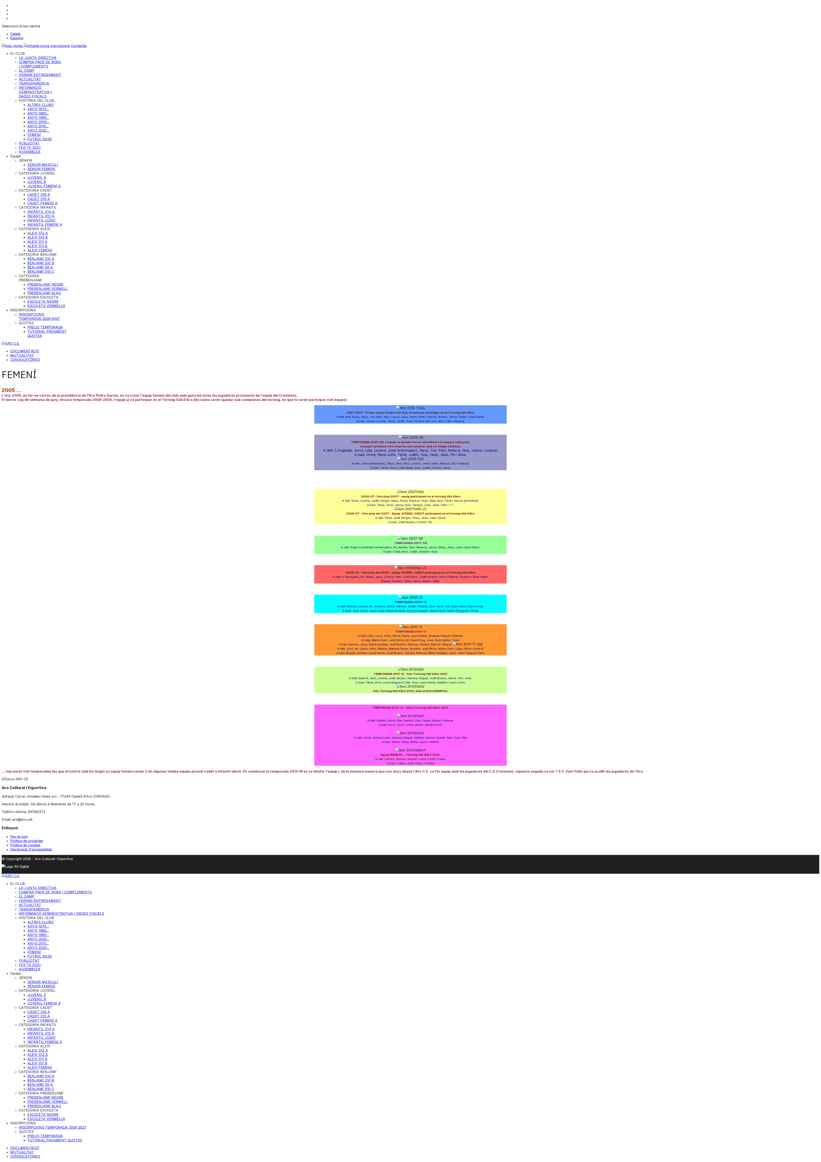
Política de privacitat (26, 841)
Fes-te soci (19, 836)
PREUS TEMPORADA (45, 327)
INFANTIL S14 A (41, 212)
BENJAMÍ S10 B (40, 263)
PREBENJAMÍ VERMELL (47, 289)
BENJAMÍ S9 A (40, 267)
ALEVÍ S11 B (37, 246)
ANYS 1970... (38, 109)
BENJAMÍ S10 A (40, 259)
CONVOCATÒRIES (25, 360)
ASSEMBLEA (29, 152)
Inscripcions (60, 46)
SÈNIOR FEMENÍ (41, 169)
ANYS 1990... (38, 117)
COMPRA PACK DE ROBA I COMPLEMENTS (40, 64)
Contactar (79, 46)
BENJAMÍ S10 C (40, 271)
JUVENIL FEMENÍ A (44, 186)
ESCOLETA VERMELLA (46, 306)
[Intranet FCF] (37, 46)
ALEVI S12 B (37, 237)
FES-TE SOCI (30, 147)
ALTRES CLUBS (40, 105)
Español (16, 38)
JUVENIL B (36, 182)
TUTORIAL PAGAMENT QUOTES (54, 1140)
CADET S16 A (38, 194)
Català (15, 34)
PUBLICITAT (29, 143)
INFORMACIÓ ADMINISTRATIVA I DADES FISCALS (35, 92)
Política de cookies (25, 845)
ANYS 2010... (38, 126)
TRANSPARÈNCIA (34, 83)
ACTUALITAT (30, 79)
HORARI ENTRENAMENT (40, 75)
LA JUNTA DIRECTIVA (37, 58)
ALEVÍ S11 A (37, 241)
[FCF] (13, 46)
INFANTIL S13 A (40, 216)
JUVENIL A (36, 177)
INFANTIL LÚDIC (41, 220)
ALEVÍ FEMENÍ (39, 250)
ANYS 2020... (38, 130)
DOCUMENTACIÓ (24, 351)
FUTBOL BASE (39, 139)
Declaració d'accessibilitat (31, 849)
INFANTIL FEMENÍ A (44, 224)
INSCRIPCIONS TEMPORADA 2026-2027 (39, 316)
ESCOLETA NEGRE (43, 301)
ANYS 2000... (38, 122)
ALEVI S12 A (37, 233)
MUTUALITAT (22, 355)
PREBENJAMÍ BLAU (44, 293)
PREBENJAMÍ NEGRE (45, 284)
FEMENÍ (34, 135)
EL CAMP (26, 70)
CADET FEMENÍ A (42, 203)
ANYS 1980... (38, 113)
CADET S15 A (38, 199)
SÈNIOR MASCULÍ (42, 165)
